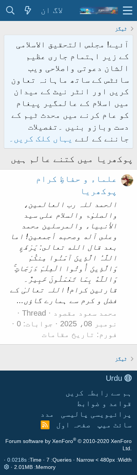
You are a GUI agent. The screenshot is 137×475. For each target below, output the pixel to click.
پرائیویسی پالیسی (96, 414)
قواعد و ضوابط (104, 403)
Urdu (115, 378)
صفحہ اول (73, 424)
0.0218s (17, 460)
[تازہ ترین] (28, 11)
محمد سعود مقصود (85, 313)
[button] (127, 10)
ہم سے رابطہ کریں (98, 392)
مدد (47, 414)
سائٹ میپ (114, 424)
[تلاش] (10, 11)
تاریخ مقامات (68, 334)
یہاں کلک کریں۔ (42, 138)
